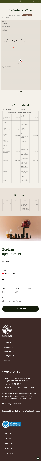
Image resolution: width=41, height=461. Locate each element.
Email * (4, 279)
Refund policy (8, 433)
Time (3, 298)
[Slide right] (23, 94)
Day (3, 289)
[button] (3, 2)
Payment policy (9, 453)
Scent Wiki (8, 343)
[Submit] (1, 17)
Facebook (6, 411)
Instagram (21, 411)
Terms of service (9, 443)
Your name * (6, 261)
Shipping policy (8, 448)
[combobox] (20, 17)
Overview (10, 15)
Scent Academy (9, 347)
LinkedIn (13, 411)
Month (17, 289)
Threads (36, 411)
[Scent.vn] (20, 1)
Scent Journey (9, 356)
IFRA (14, 15)
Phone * (4, 270)
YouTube (29, 411)
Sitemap (7, 360)
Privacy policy (8, 438)
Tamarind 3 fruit (6, 208)
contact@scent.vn (11, 403)
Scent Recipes (9, 351)
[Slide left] (18, 94)
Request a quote (27, 15)
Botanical (18, 15)
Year (29, 289)
